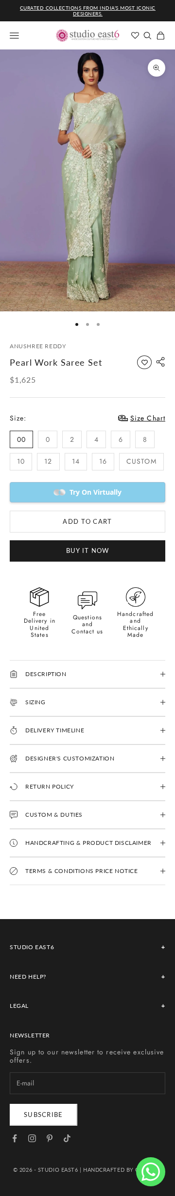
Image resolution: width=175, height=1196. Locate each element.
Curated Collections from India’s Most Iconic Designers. (88, 10)
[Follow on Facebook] (14, 1138)
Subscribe (43, 1114)
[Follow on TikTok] (67, 1138)
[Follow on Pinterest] (49, 1138)
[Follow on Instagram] (32, 1138)
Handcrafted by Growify (122, 1169)
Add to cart (87, 521)
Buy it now (87, 550)
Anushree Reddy (38, 346)
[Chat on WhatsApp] (150, 1171)
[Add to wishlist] (144, 362)
